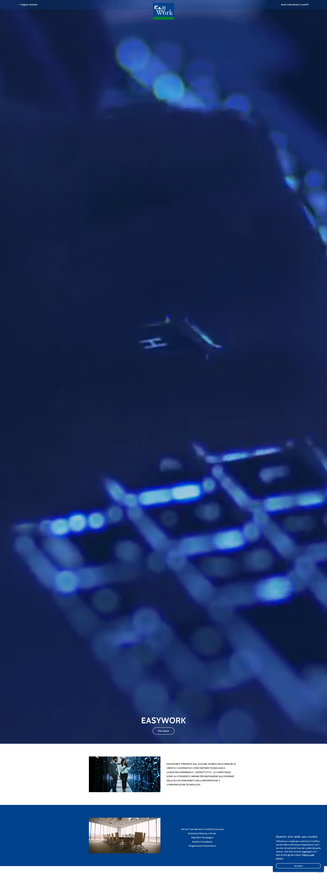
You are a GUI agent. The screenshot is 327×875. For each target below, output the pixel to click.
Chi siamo (163, 731)
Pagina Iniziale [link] (29, 4)
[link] (163, 4)
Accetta (298, 866)
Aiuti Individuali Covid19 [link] (295, 4)
